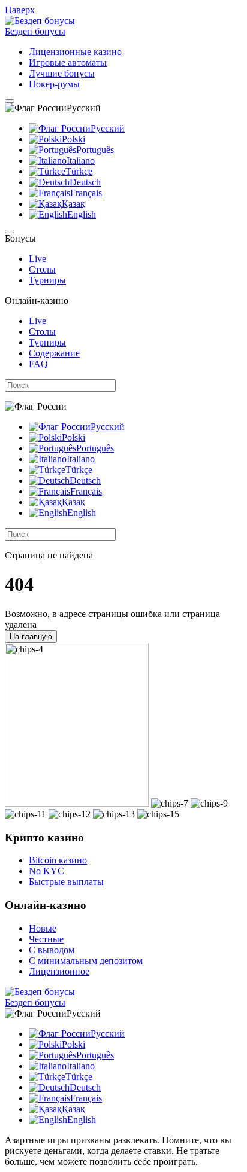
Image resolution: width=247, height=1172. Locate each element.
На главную (31, 636)
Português (95, 150)
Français (86, 193)
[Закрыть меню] (9, 231)
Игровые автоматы (68, 62)
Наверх (20, 10)
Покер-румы (54, 84)
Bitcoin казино (58, 860)
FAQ (38, 364)
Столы (42, 269)
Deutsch (85, 182)
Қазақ (73, 204)
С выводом (51, 950)
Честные (46, 939)
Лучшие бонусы (62, 73)
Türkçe (78, 171)
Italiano (81, 160)
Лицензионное (59, 971)
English (81, 214)
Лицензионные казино (75, 52)
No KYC (46, 871)
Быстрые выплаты (66, 882)
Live (37, 259)
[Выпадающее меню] (9, 101)
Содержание (54, 353)
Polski (73, 139)
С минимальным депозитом (86, 961)
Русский (108, 128)
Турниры (47, 280)
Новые (42, 928)
